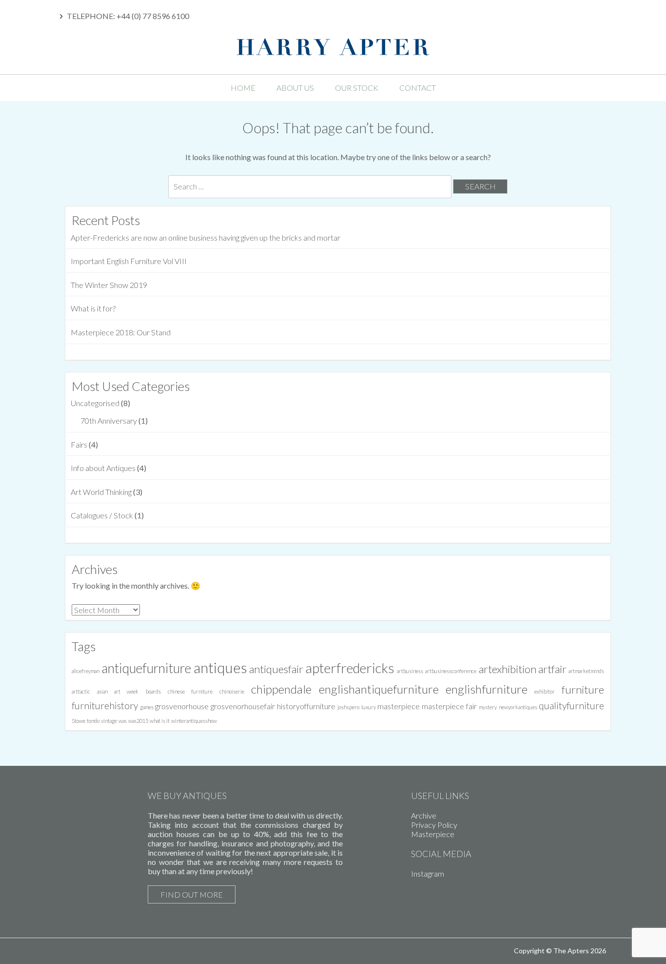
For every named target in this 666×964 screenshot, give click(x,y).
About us (295, 87)
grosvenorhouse (182, 706)
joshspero (348, 707)
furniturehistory (105, 705)
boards (153, 691)
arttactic (81, 691)
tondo (93, 721)
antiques (220, 667)
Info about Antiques (103, 467)
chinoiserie (231, 691)
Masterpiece (432, 834)
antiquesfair (276, 669)
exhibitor (544, 691)
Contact (417, 87)
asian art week (117, 691)
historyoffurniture (306, 706)
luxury (368, 707)
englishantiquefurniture (379, 689)
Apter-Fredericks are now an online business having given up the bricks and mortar (205, 237)
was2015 (138, 721)
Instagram (427, 873)
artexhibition (507, 669)
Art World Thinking (101, 491)
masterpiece (398, 706)
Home (243, 87)
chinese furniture (190, 691)
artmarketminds (586, 671)
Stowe (78, 721)
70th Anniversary (108, 420)
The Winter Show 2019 (109, 284)
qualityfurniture (571, 705)
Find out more (191, 894)
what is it (160, 721)
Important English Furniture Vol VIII (129, 261)
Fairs (79, 444)
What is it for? (93, 308)
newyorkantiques (518, 707)
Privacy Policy (434, 824)
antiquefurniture (146, 668)
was (122, 721)
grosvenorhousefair (243, 706)
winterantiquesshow (194, 721)
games (147, 707)
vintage (109, 721)
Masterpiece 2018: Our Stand (121, 332)
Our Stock (356, 87)
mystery (488, 707)
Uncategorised (95, 403)
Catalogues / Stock (102, 515)
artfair (552, 669)
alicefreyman (85, 671)
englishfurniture (487, 689)
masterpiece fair (449, 706)
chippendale (281, 689)
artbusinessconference (450, 671)
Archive (423, 815)
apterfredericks (349, 667)
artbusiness (410, 671)
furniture (583, 689)
